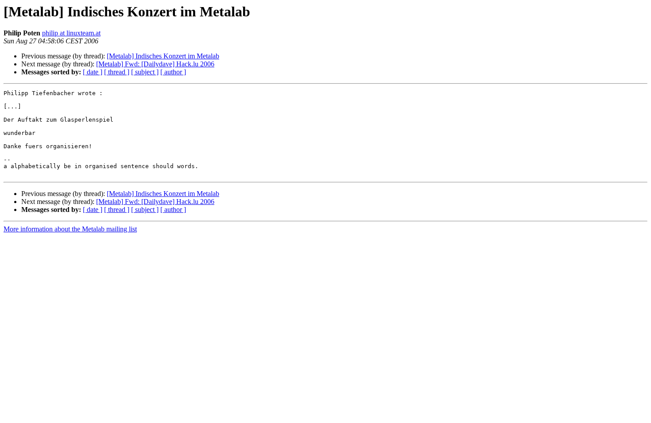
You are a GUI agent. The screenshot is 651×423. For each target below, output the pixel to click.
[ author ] (173, 72)
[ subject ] (145, 72)
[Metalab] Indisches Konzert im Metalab (163, 56)
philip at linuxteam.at (71, 33)
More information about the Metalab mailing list (70, 229)
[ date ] (92, 72)
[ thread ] (116, 72)
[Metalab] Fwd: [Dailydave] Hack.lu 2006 (155, 64)
